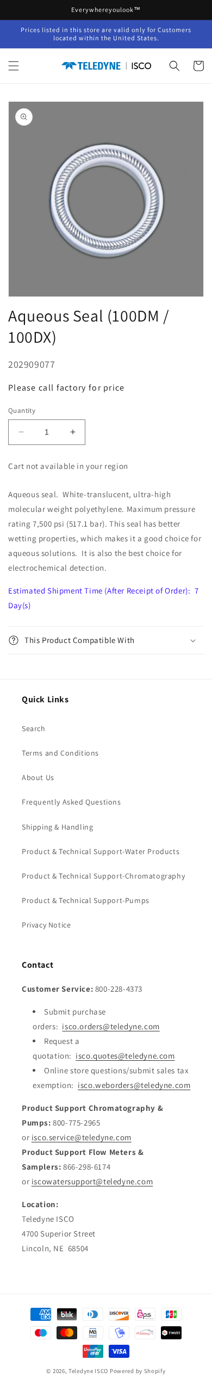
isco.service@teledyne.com (82, 1137)
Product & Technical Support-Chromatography (103, 876)
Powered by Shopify (138, 1371)
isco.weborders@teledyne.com (134, 1085)
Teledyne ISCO (88, 1371)
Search (34, 728)
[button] (14, 66)
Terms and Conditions (60, 753)
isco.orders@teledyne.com (110, 1026)
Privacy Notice (46, 925)
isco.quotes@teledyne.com (125, 1055)
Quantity (21, 410)
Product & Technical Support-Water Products (100, 851)
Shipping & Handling (57, 827)
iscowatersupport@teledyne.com (92, 1181)
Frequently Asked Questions (71, 802)
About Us (38, 777)
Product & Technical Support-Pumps (85, 900)
